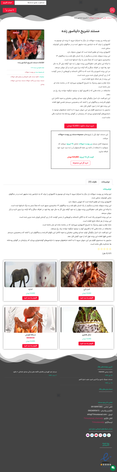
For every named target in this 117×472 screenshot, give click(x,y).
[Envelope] (88, 435)
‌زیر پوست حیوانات (95, 18)
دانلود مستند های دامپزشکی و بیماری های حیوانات (25, 77)
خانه (114, 18)
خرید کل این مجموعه (80, 163)
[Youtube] (96, 435)
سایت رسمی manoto (105, 372)
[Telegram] (104, 435)
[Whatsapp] (109, 435)
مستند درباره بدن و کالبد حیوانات (35, 81)
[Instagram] (100, 435)
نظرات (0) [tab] (92, 182)
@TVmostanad (98, 422)
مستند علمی (107, 18)
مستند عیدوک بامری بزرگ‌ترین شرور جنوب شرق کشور (95, 379)
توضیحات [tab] (105, 182)
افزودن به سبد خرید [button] (86, 298)
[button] (81, 2)
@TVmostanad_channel (93, 418)
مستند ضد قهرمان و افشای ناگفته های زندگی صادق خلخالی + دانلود (35, 372)
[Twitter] (92, 435)
